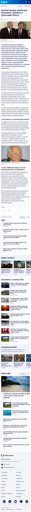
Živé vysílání (4, 475)
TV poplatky (4, 478)
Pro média (18, 472)
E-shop (3, 490)
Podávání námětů (20, 490)
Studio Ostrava (20, 481)
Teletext (3, 481)
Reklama (18, 475)
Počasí (3, 487)
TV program (4, 472)
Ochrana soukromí (10, 509)
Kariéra (18, 487)
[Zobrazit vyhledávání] (26, 2)
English (2, 509)
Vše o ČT (3, 496)
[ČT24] (4, 2)
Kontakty (18, 496)
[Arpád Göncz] (15, 30)
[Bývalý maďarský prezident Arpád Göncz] (15, 154)
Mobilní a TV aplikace (6, 493)
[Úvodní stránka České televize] (7, 455)
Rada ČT (18, 484)
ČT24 (9, 210)
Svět (3, 210)
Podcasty (3, 484)
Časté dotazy (19, 493)
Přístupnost (19, 509)
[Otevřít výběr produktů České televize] (29, 2)
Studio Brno (19, 478)
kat (2, 18)
